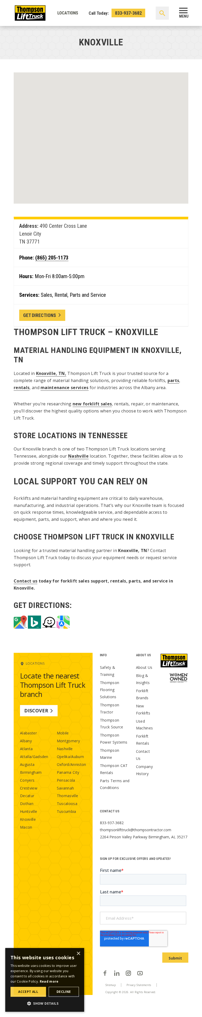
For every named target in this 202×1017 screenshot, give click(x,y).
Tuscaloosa (67, 803)
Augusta (27, 764)
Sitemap (110, 985)
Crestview (28, 788)
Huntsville (28, 811)
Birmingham (31, 772)
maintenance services (64, 387)
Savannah (65, 788)
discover (36, 710)
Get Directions (39, 315)
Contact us (25, 581)
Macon (26, 827)
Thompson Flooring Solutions (109, 689)
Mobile (63, 732)
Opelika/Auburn (70, 756)
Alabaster (28, 732)
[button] (45, 1003)
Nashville (78, 456)
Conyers (27, 780)
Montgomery (68, 740)
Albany (26, 740)
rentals (21, 387)
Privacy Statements (139, 985)
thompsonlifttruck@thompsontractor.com (135, 829)
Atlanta (26, 748)
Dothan (26, 803)
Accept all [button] (28, 991)
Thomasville (67, 795)
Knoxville (28, 819)
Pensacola (66, 780)
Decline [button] (64, 991)
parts (173, 380)
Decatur (27, 795)
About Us (144, 667)
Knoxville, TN (50, 373)
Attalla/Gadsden (34, 756)
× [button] (78, 954)
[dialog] (44, 980)
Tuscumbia (66, 811)
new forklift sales (92, 404)
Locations (67, 12)
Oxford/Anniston (71, 764)
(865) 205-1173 (51, 258)
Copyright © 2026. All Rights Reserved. (130, 992)
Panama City (68, 772)
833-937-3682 (128, 13)
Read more (49, 981)
